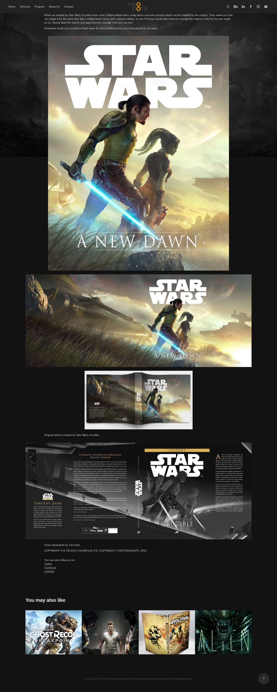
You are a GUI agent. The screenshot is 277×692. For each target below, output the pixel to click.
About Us (54, 6)
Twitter (48, 563)
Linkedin (49, 571)
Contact (68, 6)
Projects (39, 6)
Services (25, 6)
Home (11, 6)
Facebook (50, 567)
